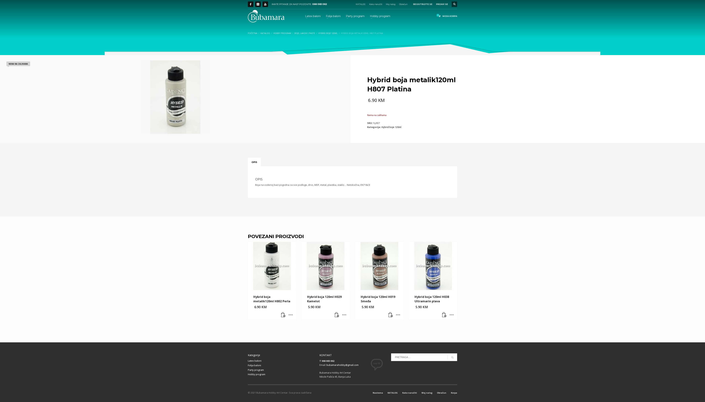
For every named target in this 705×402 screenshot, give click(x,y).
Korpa (454, 392)
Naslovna (378, 392)
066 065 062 (319, 4)
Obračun (403, 4)
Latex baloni (254, 360)
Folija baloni (254, 365)
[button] (283, 315)
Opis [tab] (254, 162)
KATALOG (361, 4)
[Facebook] (250, 4)
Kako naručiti (375, 4)
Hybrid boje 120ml (391, 127)
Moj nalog (390, 4)
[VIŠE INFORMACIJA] (290, 315)
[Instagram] (258, 4)
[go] (452, 357)
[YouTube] (265, 4)
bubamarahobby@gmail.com (342, 365)
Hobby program (256, 374)
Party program (256, 370)
